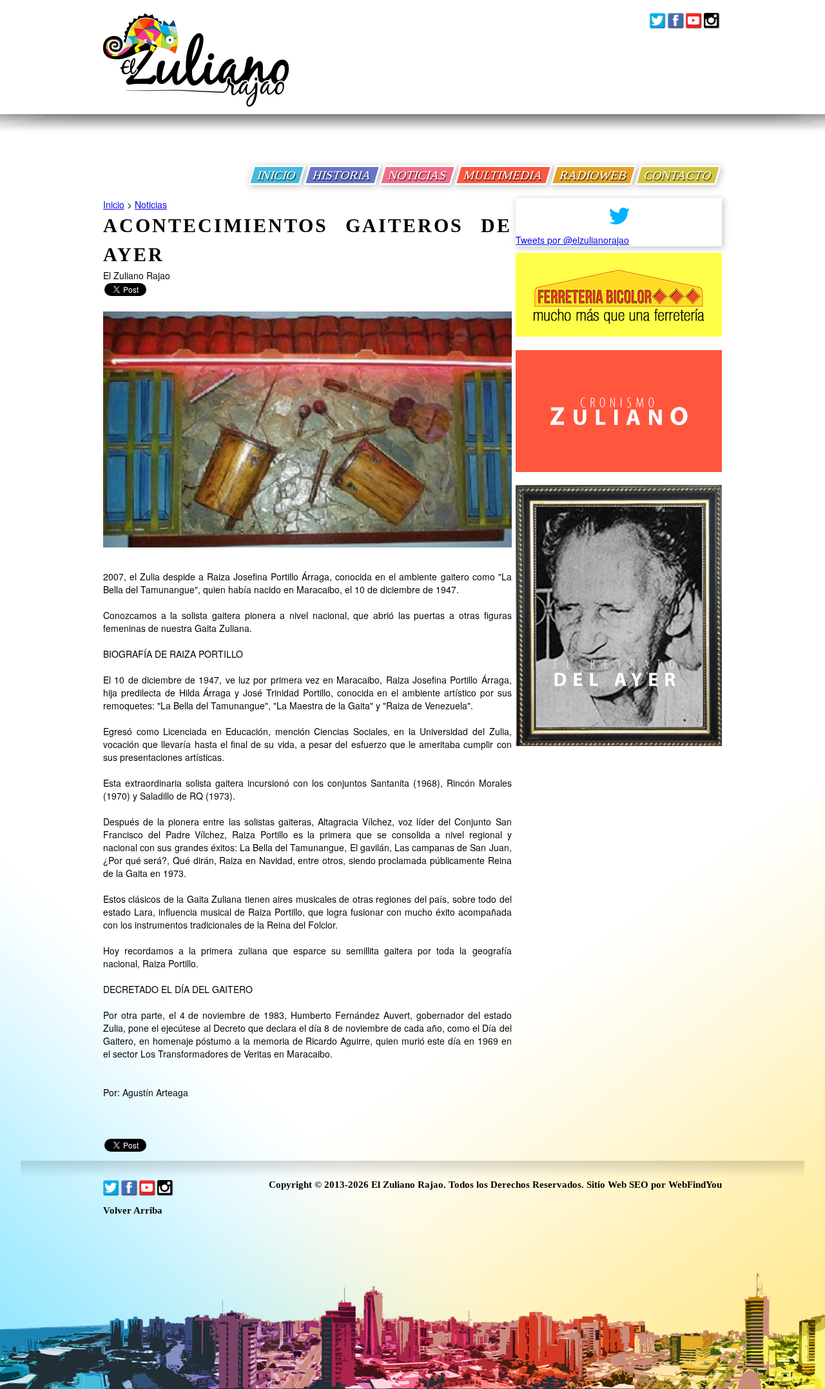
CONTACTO (678, 175)
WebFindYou (695, 1184)
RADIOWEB (593, 175)
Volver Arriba (132, 1211)
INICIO (277, 175)
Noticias (151, 204)
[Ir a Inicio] (196, 70)
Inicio (113, 204)
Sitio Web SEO (617, 1184)
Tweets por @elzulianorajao (572, 239)
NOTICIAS (418, 175)
